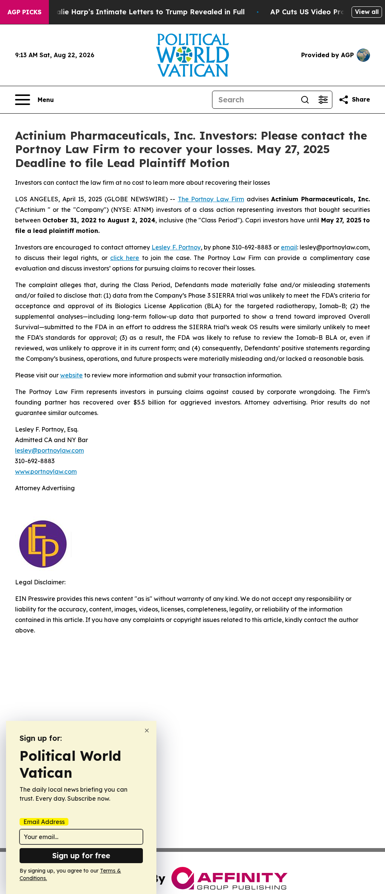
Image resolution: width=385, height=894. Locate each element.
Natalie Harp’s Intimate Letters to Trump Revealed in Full (144, 12)
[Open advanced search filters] (323, 99)
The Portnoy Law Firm (211, 199)
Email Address (44, 822)
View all (367, 11)
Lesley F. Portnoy (176, 247)
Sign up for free (81, 855)
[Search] (305, 99)
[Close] (146, 730)
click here (124, 258)
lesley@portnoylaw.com (49, 450)
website (71, 375)
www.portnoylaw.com (46, 471)
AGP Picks (24, 12)
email (289, 247)
